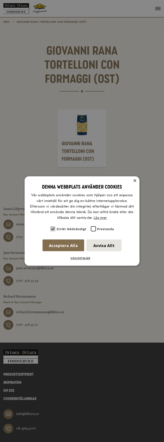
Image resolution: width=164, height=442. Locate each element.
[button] (82, 258)
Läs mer (100, 218)
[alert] (82, 221)
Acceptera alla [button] (63, 245)
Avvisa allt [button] (103, 245)
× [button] (134, 180)
